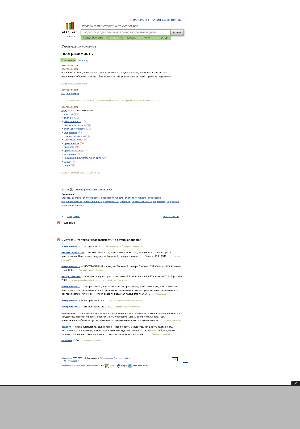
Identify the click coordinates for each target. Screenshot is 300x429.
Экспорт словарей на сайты (73, 366)
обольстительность (136, 197)
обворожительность (112, 197)
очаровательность (71, 201)
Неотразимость (71, 276)
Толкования (114, 38)
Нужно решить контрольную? (94, 189)
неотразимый (171, 216)
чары (71, 205)
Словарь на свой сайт (164, 20)
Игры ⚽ (163, 38)
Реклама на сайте (122, 358)
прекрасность (111, 201)
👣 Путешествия (71, 361)
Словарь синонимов (93, 38)
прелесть (125, 201)
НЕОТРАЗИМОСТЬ (72, 252)
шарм (78, 205)
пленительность (93, 201)
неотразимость (70, 246)
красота (65, 197)
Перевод (83, 60)
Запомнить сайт (141, 20)
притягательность (142, 201)
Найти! (177, 32)
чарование (159, 201)
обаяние (76, 197)
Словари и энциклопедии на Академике (109, 26)
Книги (147, 38)
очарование (154, 197)
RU (179, 20)
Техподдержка (106, 358)
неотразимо (73, 216)
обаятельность (91, 197)
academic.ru (70, 36)
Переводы (131, 38)
